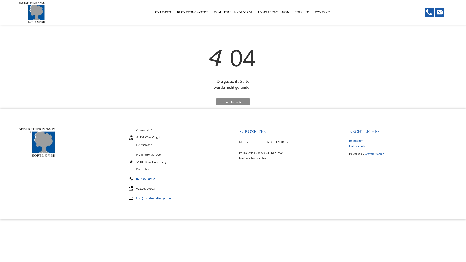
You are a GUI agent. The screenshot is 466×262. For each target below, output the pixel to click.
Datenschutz (357, 146)
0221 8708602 (145, 178)
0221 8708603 (145, 188)
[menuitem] (163, 12)
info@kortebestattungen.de (153, 198)
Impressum (356, 140)
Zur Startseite (233, 102)
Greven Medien (374, 153)
